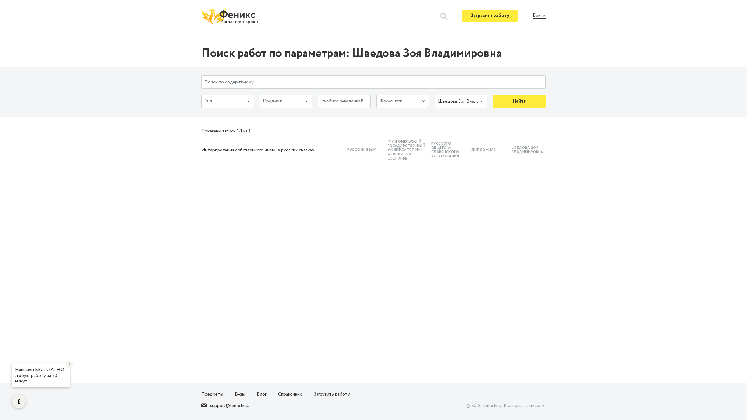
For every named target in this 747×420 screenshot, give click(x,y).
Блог (261, 394)
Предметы (212, 394)
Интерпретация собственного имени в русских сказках (257, 150)
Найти (519, 101)
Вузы (240, 394)
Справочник (290, 394)
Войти (539, 16)
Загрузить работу (490, 15)
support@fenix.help (229, 405)
